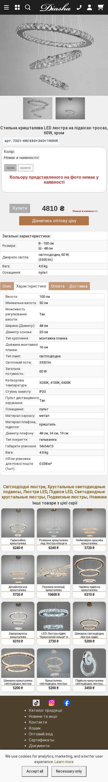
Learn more (64, 762)
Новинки (98, 496)
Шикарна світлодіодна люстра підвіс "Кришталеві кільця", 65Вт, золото (89, 635)
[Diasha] (53, 7)
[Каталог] (17, 7)
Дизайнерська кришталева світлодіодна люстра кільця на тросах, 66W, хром (18, 588)
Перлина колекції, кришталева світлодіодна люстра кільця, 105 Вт (53, 588)
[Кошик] (101, 7)
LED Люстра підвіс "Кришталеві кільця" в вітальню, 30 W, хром (53, 635)
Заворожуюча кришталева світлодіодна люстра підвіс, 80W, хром (17, 635)
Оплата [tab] (57, 286)
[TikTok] (36, 703)
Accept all (34, 771)
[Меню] (7, 7)
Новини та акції (43, 716)
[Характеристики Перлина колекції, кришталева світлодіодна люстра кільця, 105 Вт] (53, 569)
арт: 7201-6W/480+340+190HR (31, 141)
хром (10, 168)
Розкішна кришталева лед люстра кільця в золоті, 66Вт (53, 542)
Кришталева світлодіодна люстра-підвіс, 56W (54, 682)
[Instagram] (51, 703)
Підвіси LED (60, 491)
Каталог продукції (45, 710)
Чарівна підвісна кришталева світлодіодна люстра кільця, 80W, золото (89, 588)
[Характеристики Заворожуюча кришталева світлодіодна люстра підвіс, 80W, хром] (17, 616)
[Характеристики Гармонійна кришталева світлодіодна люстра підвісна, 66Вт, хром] (17, 523)
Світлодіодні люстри (24, 486)
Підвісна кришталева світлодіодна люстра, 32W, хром (89, 682)
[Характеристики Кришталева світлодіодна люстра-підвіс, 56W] (53, 663)
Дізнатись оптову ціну (54, 220)
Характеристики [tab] (31, 286)
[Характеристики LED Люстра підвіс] (53, 616)
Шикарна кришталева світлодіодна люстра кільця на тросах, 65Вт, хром (18, 682)
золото (25, 168)
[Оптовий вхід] (89, 7)
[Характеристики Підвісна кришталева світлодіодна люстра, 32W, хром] (89, 663)
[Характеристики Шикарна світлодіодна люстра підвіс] (89, 616)
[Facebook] (67, 703)
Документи (39, 745)
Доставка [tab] (78, 286)
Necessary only (69, 771)
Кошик (35, 728)
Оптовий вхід (41, 734)
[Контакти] (79, 7)
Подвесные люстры (67, 496)
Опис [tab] (7, 286)
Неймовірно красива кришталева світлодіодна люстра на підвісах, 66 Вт (89, 542)
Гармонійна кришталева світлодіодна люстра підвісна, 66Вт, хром (17, 542)
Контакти (38, 722)
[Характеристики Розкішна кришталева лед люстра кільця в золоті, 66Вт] (53, 523)
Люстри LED (35, 491)
